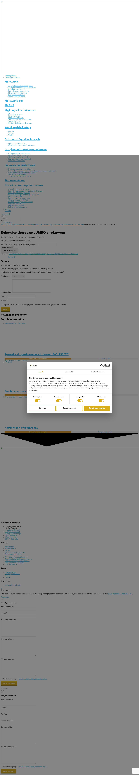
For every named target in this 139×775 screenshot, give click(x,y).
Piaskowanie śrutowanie (20, 165)
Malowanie (12, 82)
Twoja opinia (6, 292)
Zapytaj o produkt (9, 250)
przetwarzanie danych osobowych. (33, 679)
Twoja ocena (6, 276)
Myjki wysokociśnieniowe (20, 110)
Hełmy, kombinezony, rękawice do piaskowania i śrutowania (59, 224)
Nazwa (4, 296)
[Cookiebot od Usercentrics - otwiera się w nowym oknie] (101, 365)
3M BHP (9, 105)
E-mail (4, 301)
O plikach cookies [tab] (98, 372)
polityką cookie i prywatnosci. (120, 594)
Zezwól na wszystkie (97, 408)
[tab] (71, 257)
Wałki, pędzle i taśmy (18, 127)
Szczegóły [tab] (69, 372)
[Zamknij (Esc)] (1, 688)
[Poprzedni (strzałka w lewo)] (1, 690)
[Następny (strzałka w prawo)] (3, 690)
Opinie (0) (12, 257)
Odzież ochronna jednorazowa (24, 185)
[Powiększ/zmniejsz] (7, 688)
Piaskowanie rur (15, 180)
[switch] (59, 400)
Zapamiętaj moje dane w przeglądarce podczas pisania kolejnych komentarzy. (34, 305)
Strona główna (7, 224)
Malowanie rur (14, 101)
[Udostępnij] (3, 688)
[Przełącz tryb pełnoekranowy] (5, 688)
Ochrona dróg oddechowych (22, 139)
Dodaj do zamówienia (7, 247)
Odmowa (42, 408)
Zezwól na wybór (69, 408)
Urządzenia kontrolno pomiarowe (26, 149)
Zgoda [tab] (41, 372)
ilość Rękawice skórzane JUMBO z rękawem (18, 244)
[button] (5, 597)
